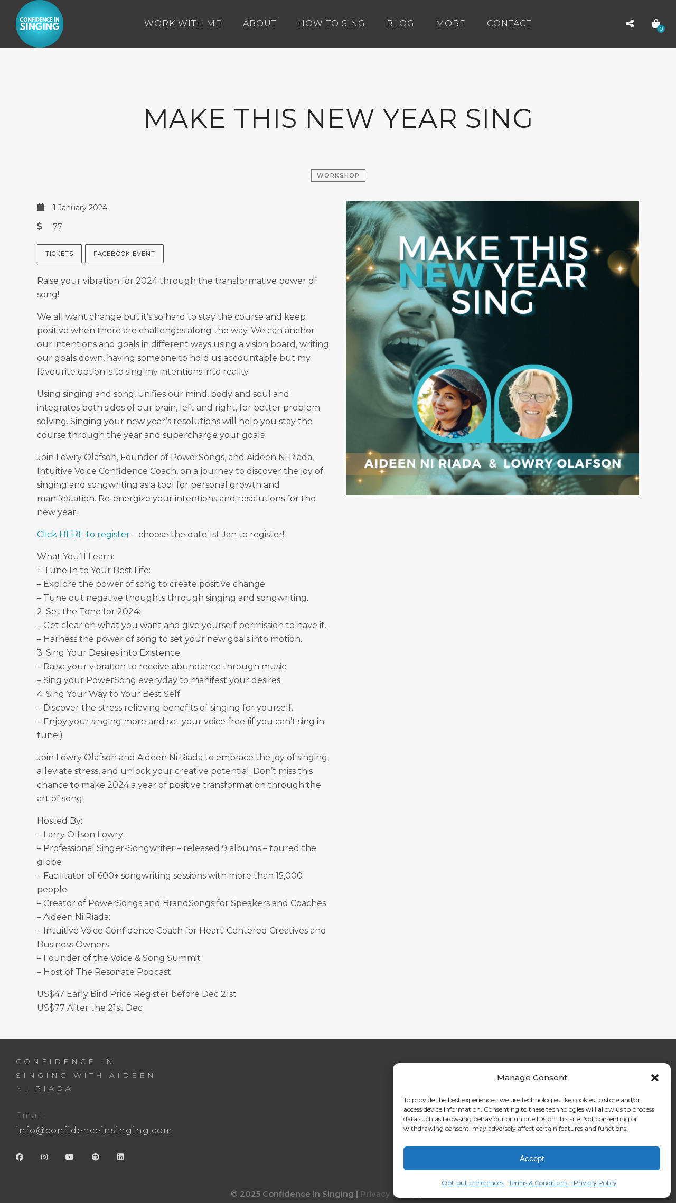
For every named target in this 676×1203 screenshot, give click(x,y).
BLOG (401, 23)
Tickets (59, 253)
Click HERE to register (83, 534)
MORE (451, 23)
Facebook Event (124, 253)
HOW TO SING (331, 23)
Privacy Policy (388, 1194)
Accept (532, 1158)
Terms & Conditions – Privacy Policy (563, 1183)
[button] (655, 1078)
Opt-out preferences (472, 1183)
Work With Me (183, 23)
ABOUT (260, 23)
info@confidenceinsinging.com (94, 1130)
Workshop (338, 175)
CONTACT (509, 23)
